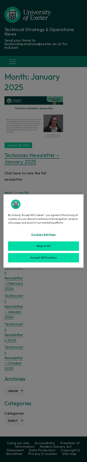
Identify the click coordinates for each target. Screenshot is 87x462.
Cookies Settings (43, 234)
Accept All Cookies (43, 257)
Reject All (43, 246)
